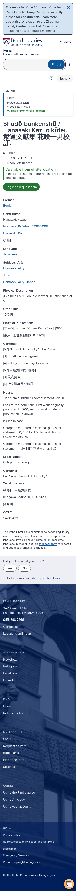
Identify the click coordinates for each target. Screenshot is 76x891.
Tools (64, 78)
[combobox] (25, 64)
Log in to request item (21, 187)
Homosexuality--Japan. (19, 282)
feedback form (48, 544)
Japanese (10, 254)
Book (7, 205)
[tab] (38, 104)
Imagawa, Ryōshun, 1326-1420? (25, 226)
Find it (56, 64)
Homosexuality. (14, 268)
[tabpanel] (38, 171)
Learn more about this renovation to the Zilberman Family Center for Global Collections (33, 21)
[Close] (68, 7)
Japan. (8, 275)
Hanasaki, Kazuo (15, 233)
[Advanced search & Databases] (69, 64)
